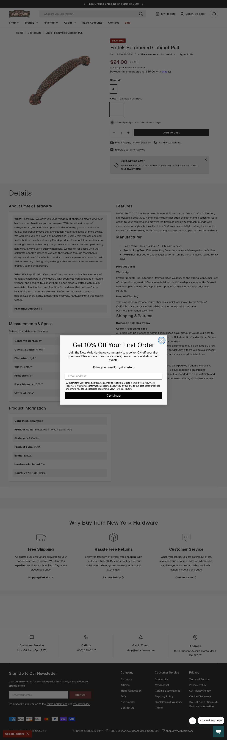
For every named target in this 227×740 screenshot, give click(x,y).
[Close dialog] (161, 340)
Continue (113, 396)
